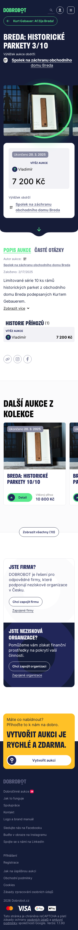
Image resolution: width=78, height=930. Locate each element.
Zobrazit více (14, 308)
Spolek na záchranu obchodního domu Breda (42, 63)
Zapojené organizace (27, 675)
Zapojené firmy (23, 610)
